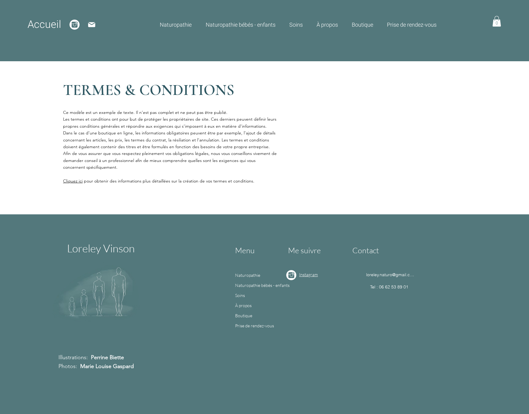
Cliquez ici (73, 181)
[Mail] (92, 25)
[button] (496, 21)
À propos (243, 305)
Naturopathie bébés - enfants (260, 285)
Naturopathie (247, 275)
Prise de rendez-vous (254, 325)
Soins (240, 295)
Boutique (243, 315)
